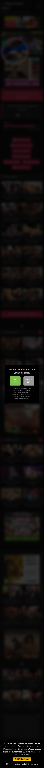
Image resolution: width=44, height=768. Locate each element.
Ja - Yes (15, 380)
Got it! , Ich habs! (22, 759)
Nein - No (29, 380)
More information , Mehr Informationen (22, 764)
